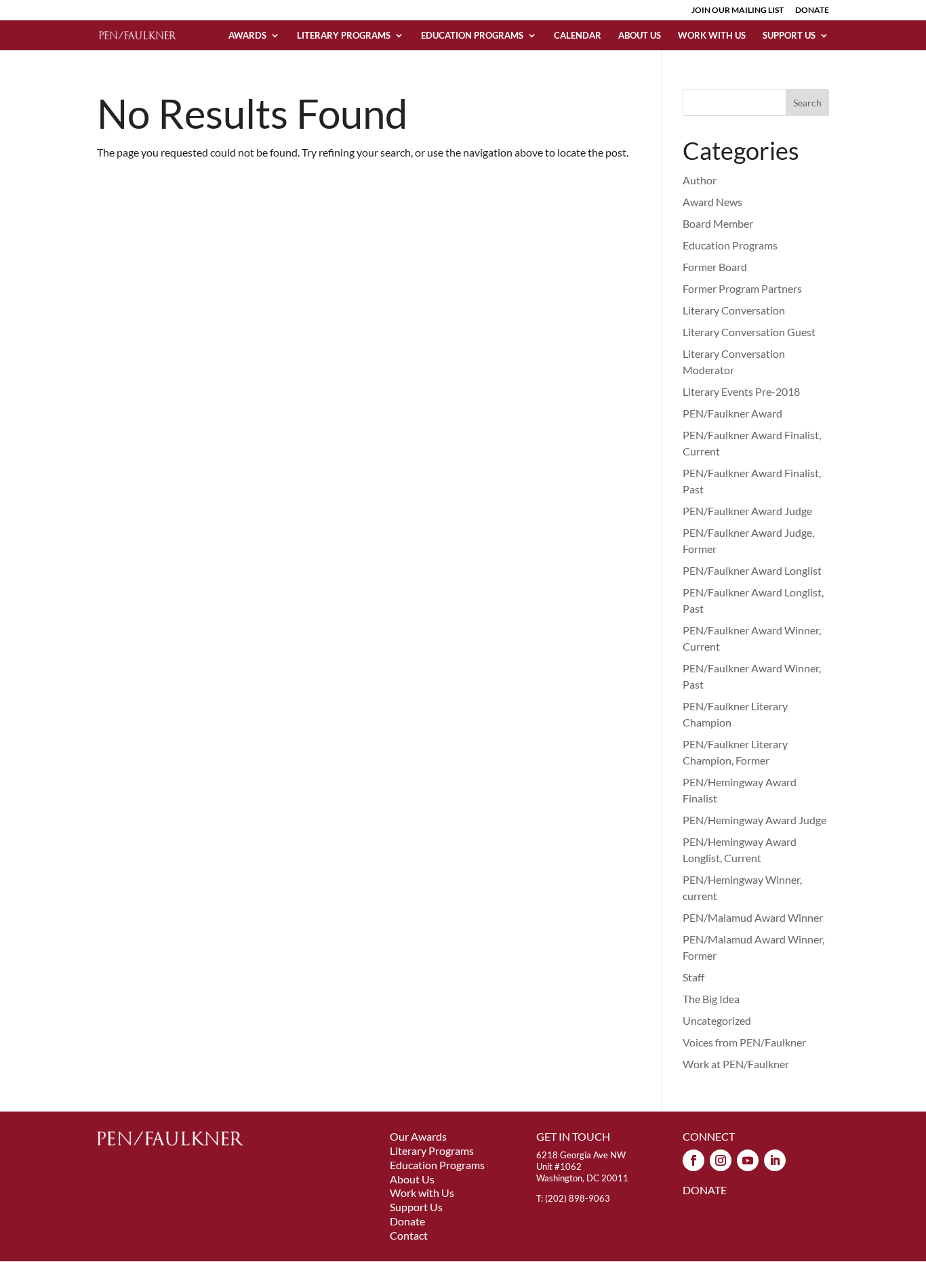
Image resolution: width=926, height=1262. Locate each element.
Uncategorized (717, 1020)
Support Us (789, 35)
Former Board (715, 266)
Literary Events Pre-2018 (741, 391)
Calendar (577, 35)
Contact (409, 1235)
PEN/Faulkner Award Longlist (752, 570)
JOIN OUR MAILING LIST (737, 10)
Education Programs (472, 35)
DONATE (812, 10)
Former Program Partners (742, 288)
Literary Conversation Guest (749, 331)
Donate (407, 1221)
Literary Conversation (734, 310)
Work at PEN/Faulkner (736, 1063)
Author (700, 180)
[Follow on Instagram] (720, 1160)
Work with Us (712, 35)
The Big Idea (711, 998)
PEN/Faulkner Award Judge (747, 510)
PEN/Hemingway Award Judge (754, 819)
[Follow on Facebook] (693, 1160)
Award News (712, 201)
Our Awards (418, 1136)
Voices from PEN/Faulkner (744, 1042)
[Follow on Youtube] (748, 1160)
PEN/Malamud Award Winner (753, 917)
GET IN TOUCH (573, 1136)
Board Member (718, 223)
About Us (639, 35)
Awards (247, 35)
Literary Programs (343, 35)
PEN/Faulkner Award (732, 413)
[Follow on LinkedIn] (775, 1160)
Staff (693, 977)
